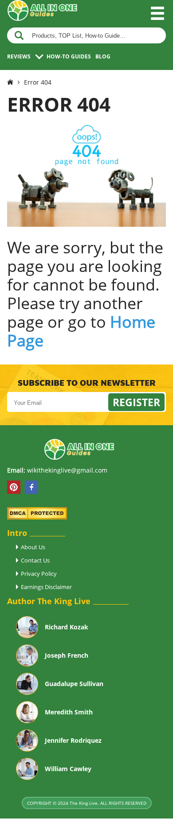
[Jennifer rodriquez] (27, 748)
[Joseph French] (27, 663)
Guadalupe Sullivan (74, 683)
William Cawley (68, 768)
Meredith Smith (69, 712)
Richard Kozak (66, 627)
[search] (19, 35)
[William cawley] (27, 777)
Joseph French (66, 655)
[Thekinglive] (10, 82)
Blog (102, 56)
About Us (33, 547)
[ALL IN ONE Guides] (42, 20)
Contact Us (35, 560)
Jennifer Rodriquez (73, 740)
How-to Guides (69, 56)
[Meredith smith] (27, 720)
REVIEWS (19, 56)
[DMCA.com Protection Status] (37, 517)
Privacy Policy (39, 574)
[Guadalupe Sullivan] (27, 692)
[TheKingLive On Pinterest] (13, 487)
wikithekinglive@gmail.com (67, 470)
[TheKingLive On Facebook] (31, 487)
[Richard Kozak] (27, 635)
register (136, 402)
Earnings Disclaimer (46, 587)
